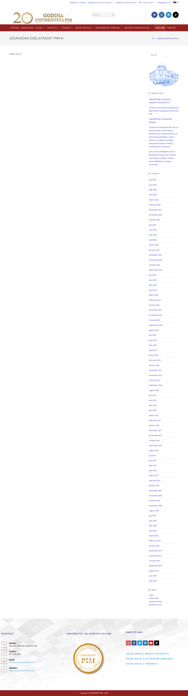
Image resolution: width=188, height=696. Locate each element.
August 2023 (154, 330)
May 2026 (153, 189)
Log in (151, 595)
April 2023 (153, 350)
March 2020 (153, 535)
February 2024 (155, 300)
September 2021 (155, 445)
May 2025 (153, 235)
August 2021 (154, 450)
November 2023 (155, 315)
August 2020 (154, 510)
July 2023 (152, 335)
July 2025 (152, 225)
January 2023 (154, 365)
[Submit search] (113, 14)
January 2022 (154, 425)
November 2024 (155, 260)
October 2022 (154, 380)
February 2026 (155, 204)
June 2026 (153, 185)
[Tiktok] (156, 642)
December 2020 (155, 490)
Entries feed (154, 598)
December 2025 (155, 210)
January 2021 (154, 485)
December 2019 (155, 550)
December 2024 (155, 255)
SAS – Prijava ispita (145, 2)
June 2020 (153, 520)
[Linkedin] (145, 642)
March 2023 (153, 355)
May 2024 (153, 285)
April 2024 (153, 290)
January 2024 (154, 305)
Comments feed (155, 601)
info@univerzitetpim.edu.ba (22, 662)
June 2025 (153, 230)
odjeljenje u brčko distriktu (147, 653)
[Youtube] (151, 642)
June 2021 (153, 460)
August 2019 (154, 571)
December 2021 (155, 430)
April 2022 (153, 410)
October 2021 (154, 440)
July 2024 (152, 275)
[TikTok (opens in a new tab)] (176, 15)
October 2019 (154, 560)
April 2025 (153, 240)
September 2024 (155, 270)
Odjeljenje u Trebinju (78, 2)
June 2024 (153, 280)
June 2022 (153, 400)
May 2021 (153, 465)
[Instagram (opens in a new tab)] (162, 15)
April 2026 (153, 194)
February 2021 (155, 480)
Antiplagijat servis (164, 2)
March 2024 (153, 295)
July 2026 (152, 179)
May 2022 (153, 405)
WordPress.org (155, 604)
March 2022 (153, 415)
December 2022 (155, 370)
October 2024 (154, 265)
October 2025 (154, 219)
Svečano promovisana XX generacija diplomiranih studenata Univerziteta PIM (164, 110)
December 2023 (155, 310)
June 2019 (153, 575)
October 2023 (154, 320)
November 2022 (155, 375)
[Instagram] (128, 642)
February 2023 (155, 360)
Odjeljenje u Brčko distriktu (126, 2)
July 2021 (152, 455)
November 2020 (155, 495)
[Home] (153, 38)
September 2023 (155, 325)
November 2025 (155, 215)
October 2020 (154, 500)
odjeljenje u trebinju (142, 663)
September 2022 (155, 385)
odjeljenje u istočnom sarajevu (150, 658)
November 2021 (155, 435)
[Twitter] (139, 642)
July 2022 (152, 395)
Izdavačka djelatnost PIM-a (168, 38)
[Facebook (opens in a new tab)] (154, 15)
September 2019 (155, 565)
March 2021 (153, 475)
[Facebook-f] (134, 642)
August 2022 (154, 390)
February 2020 (155, 540)
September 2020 (155, 505)
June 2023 (153, 340)
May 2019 (153, 581)
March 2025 (153, 245)
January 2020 (154, 545)
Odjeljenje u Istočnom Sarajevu (99, 2)
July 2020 (152, 515)
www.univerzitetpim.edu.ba (22, 670)
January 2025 (154, 250)
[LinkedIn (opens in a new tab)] (169, 15)
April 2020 (153, 530)
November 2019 (155, 556)
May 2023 (153, 345)
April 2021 (153, 470)
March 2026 (153, 200)
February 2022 (155, 420)
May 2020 (153, 525)
